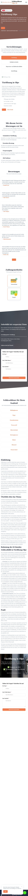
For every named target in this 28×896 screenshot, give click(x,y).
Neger (14, 415)
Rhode (14, 440)
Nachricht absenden (14, 377)
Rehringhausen (14, 435)
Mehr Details (10, 109)
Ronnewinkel (14, 449)
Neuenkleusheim (14, 420)
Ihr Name (4, 354)
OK (5, 891)
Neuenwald (14, 425)
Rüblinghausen (14, 410)
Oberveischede (14, 430)
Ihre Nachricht (5, 366)
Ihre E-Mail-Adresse (6, 360)
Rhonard (14, 444)
